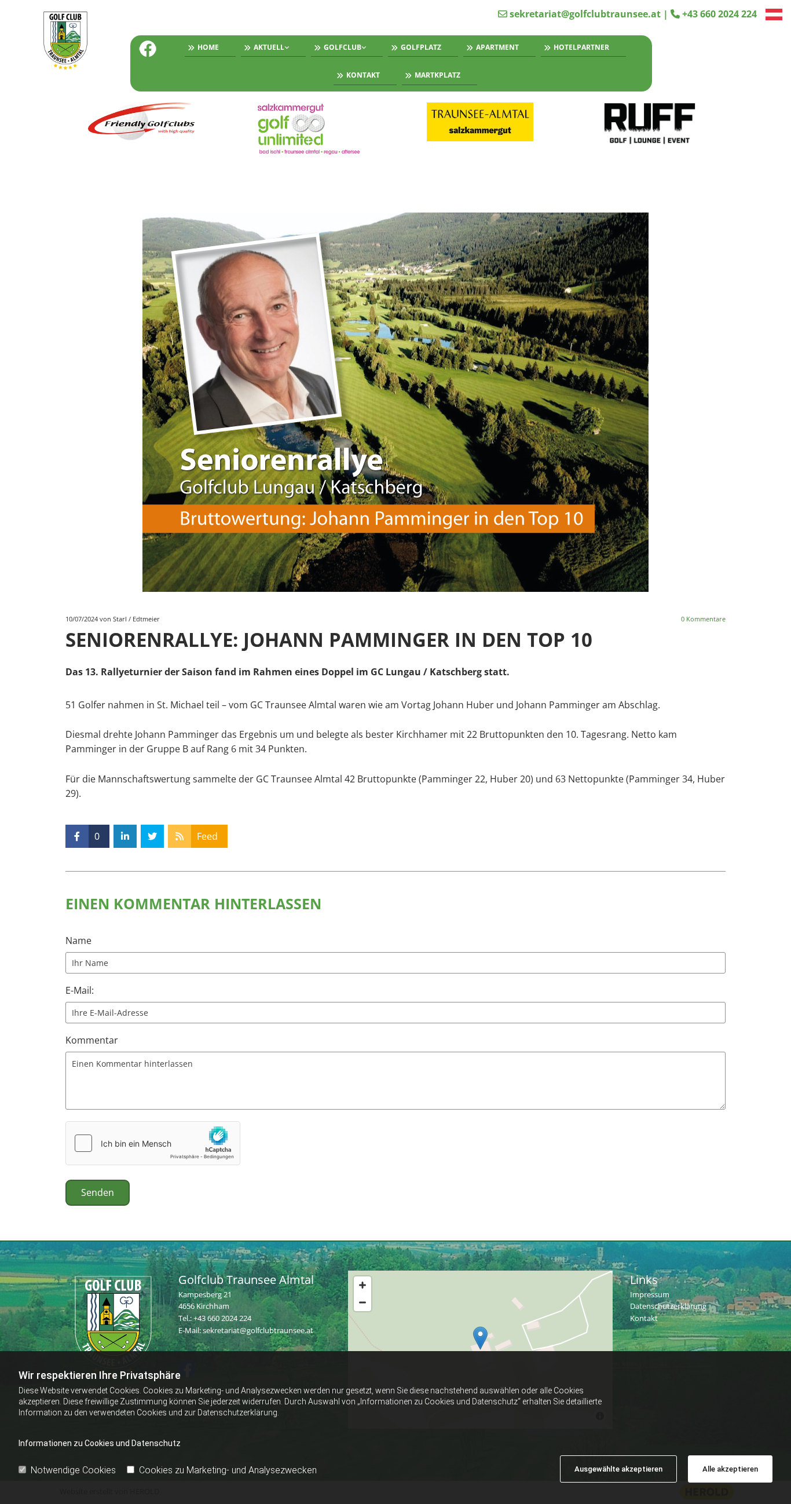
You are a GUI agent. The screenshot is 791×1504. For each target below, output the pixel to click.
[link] (271, 49)
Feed (207, 836)
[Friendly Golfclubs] (141, 122)
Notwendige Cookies (73, 1470)
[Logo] (68, 42)
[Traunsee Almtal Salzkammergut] (480, 122)
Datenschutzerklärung (668, 1306)
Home (208, 47)
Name (78, 940)
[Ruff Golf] (650, 124)
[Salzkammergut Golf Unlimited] (311, 129)
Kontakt (363, 75)
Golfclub (342, 47)
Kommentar (91, 1040)
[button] (480, 1338)
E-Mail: (79, 990)
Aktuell (269, 47)
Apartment (497, 47)
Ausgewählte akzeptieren (618, 1469)
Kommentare (703, 619)
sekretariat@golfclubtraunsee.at (585, 14)
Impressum (649, 1294)
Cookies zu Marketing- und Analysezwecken (228, 1470)
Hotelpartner (581, 47)
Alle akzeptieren (730, 1469)
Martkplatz (437, 75)
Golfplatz (421, 47)
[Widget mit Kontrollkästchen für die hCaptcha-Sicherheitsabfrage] (152, 1143)
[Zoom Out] (362, 1302)
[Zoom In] (362, 1285)
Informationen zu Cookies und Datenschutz (100, 1443)
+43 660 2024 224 (719, 14)
